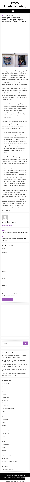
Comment (5, 252)
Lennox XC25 (5, 433)
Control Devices (6, 405)
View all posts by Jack (7, 225)
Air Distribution (6, 383)
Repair (9, 210)
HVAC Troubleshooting (19, 475)
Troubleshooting (6, 464)
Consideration (5, 403)
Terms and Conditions (19, 481)
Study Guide (5, 458)
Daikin (3, 411)
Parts (3, 439)
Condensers (5, 400)
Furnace (4, 422)
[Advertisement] (15, 38)
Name (4, 271)
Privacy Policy (9, 481)
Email (4, 278)
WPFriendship (14, 477)
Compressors (5, 397)
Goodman (4, 425)
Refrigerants (5, 441)
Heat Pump (4, 428)
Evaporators (5, 419)
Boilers (4, 394)
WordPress (24, 477)
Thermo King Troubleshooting (9, 461)
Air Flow (4, 386)
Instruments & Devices (7, 430)
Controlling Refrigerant (8, 408)
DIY (3, 414)
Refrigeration (5, 444)
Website (4, 285)
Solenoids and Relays (7, 455)
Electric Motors (6, 416)
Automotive (5, 389)
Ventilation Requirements (8, 469)
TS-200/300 (5, 466)
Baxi (3, 391)
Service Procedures (7, 453)
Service (4, 450)
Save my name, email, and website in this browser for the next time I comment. (14, 294)
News (3, 436)
